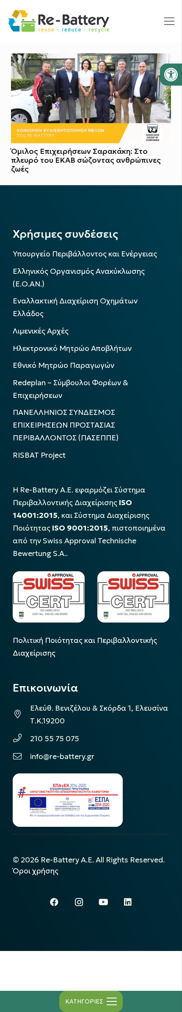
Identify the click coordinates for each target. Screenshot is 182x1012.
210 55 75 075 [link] (54, 738)
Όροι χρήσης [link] (35, 871)
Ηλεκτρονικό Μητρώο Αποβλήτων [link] (72, 348)
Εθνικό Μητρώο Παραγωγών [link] (63, 365)
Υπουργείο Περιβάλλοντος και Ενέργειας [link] (85, 254)
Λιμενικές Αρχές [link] (41, 331)
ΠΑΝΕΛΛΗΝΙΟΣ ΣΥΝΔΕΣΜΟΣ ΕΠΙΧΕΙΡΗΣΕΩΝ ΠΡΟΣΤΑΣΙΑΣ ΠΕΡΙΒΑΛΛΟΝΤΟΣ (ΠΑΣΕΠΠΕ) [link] (66, 425)
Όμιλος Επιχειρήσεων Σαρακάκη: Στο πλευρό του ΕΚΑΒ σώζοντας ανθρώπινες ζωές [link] (86, 160)
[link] (171, 75)
